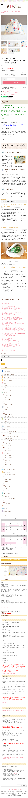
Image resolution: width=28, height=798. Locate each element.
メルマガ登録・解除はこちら (14, 559)
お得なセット (6, 419)
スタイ (6, 488)
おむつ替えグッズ (7, 445)
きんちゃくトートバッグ (9, 455)
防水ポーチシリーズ (7, 11)
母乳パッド (7, 481)
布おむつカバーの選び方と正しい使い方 (9, 306)
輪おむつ (6, 387)
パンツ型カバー (7, 407)
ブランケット (7, 486)
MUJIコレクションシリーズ (9, 380)
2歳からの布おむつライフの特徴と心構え (9, 344)
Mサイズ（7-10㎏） (8, 409)
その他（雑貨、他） (8, 490)
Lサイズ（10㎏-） (8, 411)
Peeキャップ (7, 448)
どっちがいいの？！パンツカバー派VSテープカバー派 (12, 318)
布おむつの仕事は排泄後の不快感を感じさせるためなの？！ (13, 328)
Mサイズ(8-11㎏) (8, 399)
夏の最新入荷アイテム (8, 377)
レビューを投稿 (6, 91)
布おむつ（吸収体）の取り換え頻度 (8, 350)
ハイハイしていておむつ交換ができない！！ (10, 335)
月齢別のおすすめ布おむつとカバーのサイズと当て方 (11, 308)
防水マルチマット (8, 479)
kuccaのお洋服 (7, 496)
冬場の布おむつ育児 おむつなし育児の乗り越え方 (11, 327)
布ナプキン (6, 429)
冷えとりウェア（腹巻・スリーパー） (11, 469)
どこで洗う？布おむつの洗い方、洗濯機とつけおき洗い (12, 309)
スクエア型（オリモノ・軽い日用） (11, 436)
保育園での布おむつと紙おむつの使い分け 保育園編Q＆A (12, 329)
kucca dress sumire (7, 511)
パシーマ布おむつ (8, 390)
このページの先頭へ (21, 785)
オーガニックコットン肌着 (10, 474)
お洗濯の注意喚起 (7, 371)
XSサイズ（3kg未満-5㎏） (10, 395)
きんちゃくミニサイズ (16, 11)
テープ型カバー (7, 392)
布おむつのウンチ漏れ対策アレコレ (8, 338)
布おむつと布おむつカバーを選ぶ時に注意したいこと (11, 307)
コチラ (14, 87)
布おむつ (5, 383)
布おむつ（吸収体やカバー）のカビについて (10, 311)
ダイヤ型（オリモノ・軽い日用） (11, 431)
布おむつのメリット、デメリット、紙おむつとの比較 (11, 312)
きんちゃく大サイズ (8, 457)
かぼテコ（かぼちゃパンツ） (10, 500)
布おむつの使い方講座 (6, 325)
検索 (3, 364)
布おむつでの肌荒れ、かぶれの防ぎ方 (9, 322)
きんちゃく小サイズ (8, 460)
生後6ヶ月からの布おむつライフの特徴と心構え (11, 341)
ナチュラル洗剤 (7, 493)
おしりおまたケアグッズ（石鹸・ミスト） (13, 477)
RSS (18, 789)
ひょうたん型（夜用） (9, 440)
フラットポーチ (8, 464)
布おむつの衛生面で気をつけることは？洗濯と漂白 (11, 320)
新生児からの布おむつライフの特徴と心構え (10, 340)
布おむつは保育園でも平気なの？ (8, 313)
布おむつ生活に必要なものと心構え (8, 304)
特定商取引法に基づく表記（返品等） (11, 92)
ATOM (21, 789)
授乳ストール (7, 483)
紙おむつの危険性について (7, 339)
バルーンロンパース (8, 503)
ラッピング (6, 508)
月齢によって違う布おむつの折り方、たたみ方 (10, 314)
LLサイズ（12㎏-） (8, 414)
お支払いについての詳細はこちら (8, 673)
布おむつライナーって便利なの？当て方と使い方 (11, 319)
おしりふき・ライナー (9, 450)
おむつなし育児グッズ (8, 426)
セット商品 (7, 421)
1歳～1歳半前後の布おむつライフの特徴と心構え (11, 343)
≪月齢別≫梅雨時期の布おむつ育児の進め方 (10, 346)
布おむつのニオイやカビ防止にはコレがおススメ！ (11, 345)
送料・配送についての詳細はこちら (8, 702)
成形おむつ (7, 385)
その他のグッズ (7, 472)
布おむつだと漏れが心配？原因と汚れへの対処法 (11, 317)
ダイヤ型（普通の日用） (9, 433)
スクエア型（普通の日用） (10, 438)
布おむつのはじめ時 (5, 303)
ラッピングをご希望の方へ (9, 374)
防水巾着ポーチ (4, 12)
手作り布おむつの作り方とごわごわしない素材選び (11, 316)
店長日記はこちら (4, 607)
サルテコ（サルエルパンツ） (10, 498)
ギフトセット (7, 423)
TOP (2, 11)
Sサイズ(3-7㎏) (8, 397)
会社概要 (15, 789)
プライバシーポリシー (9, 789)
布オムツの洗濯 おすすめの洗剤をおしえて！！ (11, 336)
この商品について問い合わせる (9, 94)
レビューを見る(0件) (7, 90)
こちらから (15, 773)
